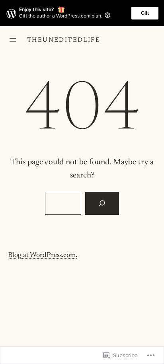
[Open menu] (13, 40)
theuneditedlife (63, 40)
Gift (145, 13)
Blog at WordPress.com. (42, 255)
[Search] (102, 203)
